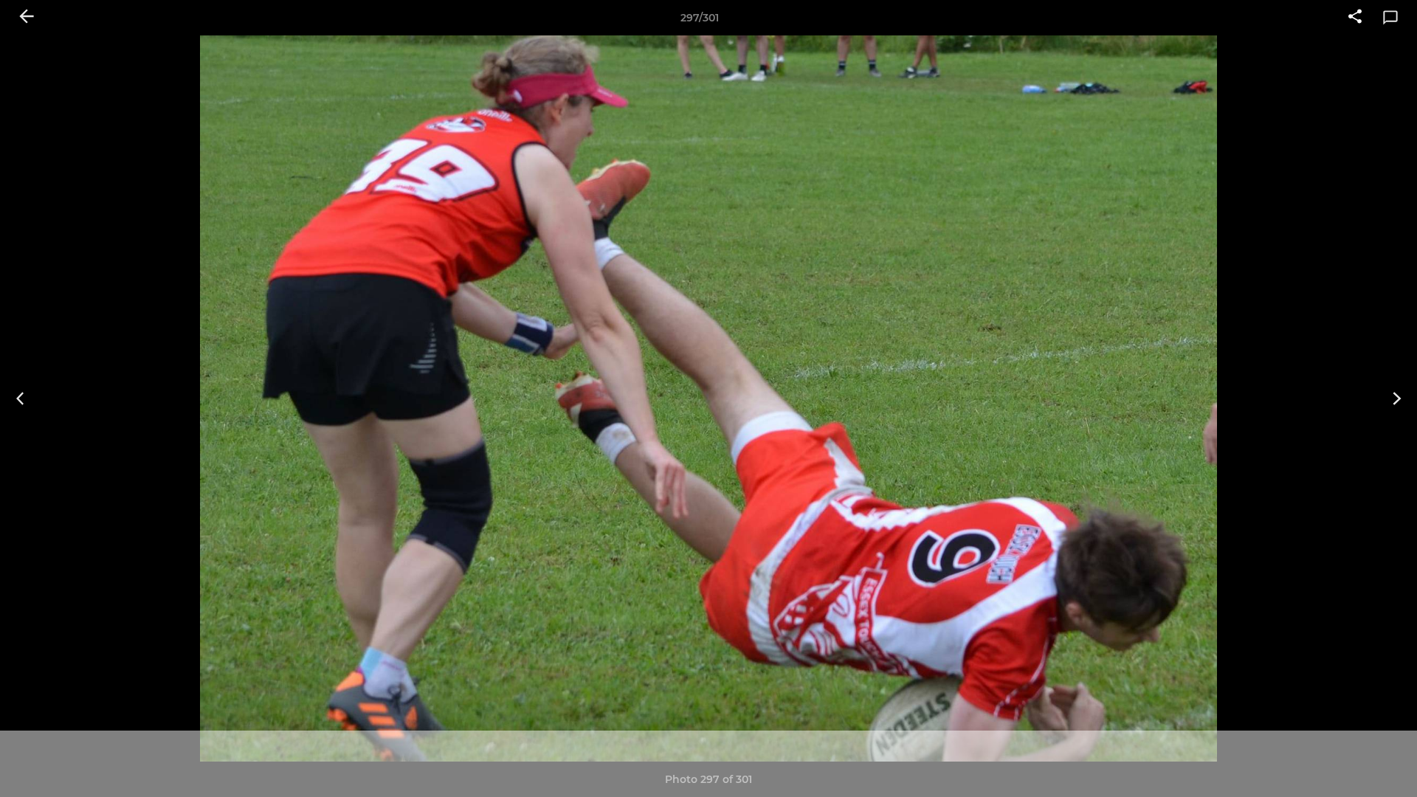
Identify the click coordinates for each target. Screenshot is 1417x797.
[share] (1355, 17)
